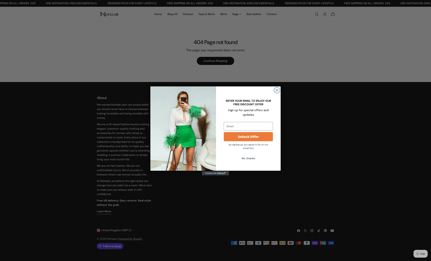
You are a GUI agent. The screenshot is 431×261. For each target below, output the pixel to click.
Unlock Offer (248, 136)
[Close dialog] (277, 90)
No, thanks (248, 158)
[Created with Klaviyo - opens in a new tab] (215, 173)
